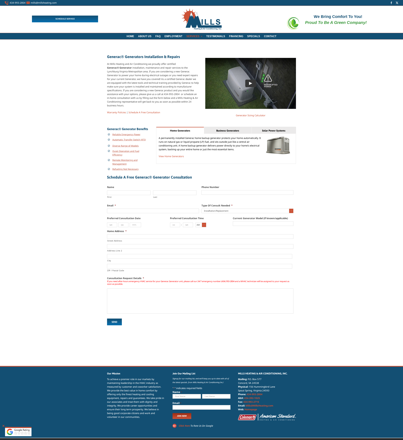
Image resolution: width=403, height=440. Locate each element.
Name (110, 187)
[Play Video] (250, 83)
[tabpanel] (226, 149)
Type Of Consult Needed (217, 205)
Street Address (114, 240)
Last (155, 197)
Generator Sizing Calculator (250, 115)
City (109, 260)
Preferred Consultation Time (187, 218)
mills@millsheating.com (44, 2)
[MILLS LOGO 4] (201, 9)
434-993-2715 (251, 401)
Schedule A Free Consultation (144, 112)
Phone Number (210, 187)
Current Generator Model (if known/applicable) (260, 218)
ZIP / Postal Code (115, 270)
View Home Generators (171, 156)
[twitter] (397, 3)
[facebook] (391, 3)
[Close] (3, 425)
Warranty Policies (116, 112)
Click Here (184, 425)
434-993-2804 (18, 2)
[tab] (180, 130)
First (109, 197)
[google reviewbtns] (18, 428)
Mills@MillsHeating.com (259, 405)
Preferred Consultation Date (124, 218)
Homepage (250, 409)
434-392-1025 (252, 398)
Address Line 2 (114, 250)
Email (111, 205)
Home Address (117, 231)
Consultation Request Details (125, 278)
